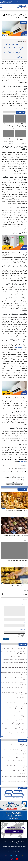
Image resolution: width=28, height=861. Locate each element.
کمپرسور (7, 477)
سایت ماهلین (22, 462)
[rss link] (22, 855)
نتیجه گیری (20, 57)
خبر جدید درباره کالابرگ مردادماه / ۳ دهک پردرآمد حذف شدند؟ (15, 698)
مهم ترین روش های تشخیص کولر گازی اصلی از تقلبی (13, 53)
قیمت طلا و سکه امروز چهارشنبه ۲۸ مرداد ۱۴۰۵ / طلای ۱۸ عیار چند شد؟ (15, 750)
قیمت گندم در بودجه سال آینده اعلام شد (21, 139)
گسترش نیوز (7, 846)
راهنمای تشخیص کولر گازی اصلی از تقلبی (13, 48)
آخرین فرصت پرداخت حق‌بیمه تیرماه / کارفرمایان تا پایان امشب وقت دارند (15, 663)
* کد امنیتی (22, 629)
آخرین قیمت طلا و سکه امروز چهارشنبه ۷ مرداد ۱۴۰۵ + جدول (13, 770)
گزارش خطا (22, 594)
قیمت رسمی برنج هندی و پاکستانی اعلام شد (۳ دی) (9, 125)
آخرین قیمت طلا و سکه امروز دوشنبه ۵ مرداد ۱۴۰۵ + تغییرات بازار (14, 782)
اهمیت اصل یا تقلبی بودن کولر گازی (14, 44)
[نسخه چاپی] (4, 465)
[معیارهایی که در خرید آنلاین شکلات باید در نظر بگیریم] (14, 526)
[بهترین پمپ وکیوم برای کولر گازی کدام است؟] (14, 550)
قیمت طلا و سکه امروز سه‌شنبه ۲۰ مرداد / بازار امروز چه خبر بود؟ (14, 777)
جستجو (22, 841)
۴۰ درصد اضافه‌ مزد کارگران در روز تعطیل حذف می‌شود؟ (14, 659)
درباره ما (18, 841)
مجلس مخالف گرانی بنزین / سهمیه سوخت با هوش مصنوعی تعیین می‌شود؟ (14, 729)
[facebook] (24, 480)
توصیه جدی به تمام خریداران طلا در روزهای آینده (17, 510)
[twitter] (18, 480)
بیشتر (2, 736)
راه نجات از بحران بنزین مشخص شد (18, 712)
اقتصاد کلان (23, 466)
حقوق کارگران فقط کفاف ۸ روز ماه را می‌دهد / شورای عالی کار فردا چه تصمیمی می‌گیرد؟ (14, 652)
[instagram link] (6, 855)
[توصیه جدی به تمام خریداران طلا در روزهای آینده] (14, 501)
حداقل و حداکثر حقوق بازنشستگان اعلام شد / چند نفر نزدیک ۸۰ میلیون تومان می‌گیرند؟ (14, 724)
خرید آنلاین (13, 477)
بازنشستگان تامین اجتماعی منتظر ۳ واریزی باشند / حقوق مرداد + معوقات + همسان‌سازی (15, 708)
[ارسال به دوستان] (6, 465)
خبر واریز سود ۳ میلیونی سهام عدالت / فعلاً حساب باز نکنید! (14, 757)
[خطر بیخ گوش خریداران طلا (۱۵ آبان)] (14, 575)
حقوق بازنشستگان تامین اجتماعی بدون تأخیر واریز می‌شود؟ (14, 720)
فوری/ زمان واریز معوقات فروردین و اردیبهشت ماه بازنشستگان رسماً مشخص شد (14, 673)
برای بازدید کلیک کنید (14, 831)
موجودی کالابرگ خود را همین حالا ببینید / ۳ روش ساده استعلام (15, 703)
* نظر (23, 604)
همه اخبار (7, 841)
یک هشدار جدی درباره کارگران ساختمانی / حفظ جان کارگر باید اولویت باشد (15, 678)
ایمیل (23, 623)
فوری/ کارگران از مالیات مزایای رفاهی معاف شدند (16, 733)
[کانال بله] (13, 815)
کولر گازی (20, 477)
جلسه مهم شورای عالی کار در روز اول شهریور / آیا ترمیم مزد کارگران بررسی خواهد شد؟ (14, 693)
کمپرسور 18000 (18, 347)
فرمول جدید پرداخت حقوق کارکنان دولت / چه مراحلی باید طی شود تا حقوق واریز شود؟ (14, 683)
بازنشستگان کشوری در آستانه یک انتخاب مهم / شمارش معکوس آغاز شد (15, 761)
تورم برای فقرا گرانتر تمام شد (20, 773)
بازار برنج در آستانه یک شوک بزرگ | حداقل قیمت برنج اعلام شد (21, 125)
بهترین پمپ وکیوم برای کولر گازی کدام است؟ (18, 560)
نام (23, 617)
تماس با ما (12, 841)
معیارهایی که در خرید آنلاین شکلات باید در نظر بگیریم (16, 535)
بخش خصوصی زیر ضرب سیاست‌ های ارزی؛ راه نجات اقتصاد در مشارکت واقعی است (9, 139)
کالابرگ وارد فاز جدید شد (21, 754)
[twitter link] (17, 855)
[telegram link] (11, 855)
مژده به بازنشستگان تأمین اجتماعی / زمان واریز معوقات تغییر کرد (14, 688)
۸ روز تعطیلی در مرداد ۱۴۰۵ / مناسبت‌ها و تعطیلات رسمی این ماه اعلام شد (15, 745)
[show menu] (1, 5)
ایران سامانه (10, 852)
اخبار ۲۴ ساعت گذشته (14, 843)
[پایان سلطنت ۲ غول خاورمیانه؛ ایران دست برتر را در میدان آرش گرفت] (21, 480)
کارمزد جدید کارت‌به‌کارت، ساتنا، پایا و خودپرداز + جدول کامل (14, 648)
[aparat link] (11, 858)
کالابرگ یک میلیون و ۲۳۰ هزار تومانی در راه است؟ (16, 656)
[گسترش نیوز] (22, 6)
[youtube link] (17, 858)
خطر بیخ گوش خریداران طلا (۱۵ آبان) (19, 585)
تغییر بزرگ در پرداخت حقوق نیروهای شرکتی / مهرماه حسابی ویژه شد (14, 668)
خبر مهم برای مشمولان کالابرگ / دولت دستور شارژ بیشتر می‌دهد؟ (15, 716)
